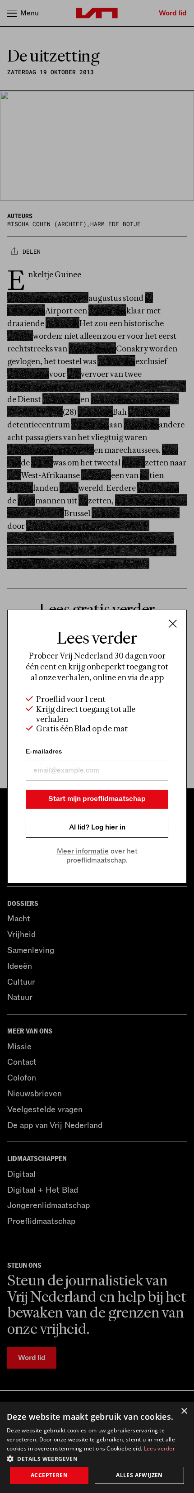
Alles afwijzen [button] (139, 1475)
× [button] (183, 1411)
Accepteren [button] (49, 1475)
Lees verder (159, 1448)
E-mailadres (44, 751)
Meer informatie (83, 851)
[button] (97, 1458)
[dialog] (97, 1447)
